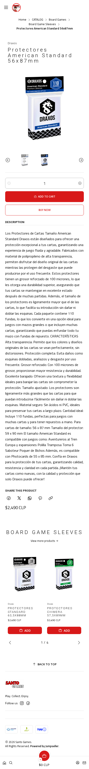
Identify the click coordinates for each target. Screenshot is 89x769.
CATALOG (37, 19)
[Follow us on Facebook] (28, 703)
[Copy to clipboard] (50, 498)
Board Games (57, 19)
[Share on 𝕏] (19, 498)
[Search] (11, 761)
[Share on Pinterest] (40, 498)
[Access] (78, 761)
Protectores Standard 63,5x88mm (20, 612)
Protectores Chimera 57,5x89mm (59, 612)
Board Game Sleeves (42, 24)
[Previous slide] (8, 160)
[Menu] (6, 7)
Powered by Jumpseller (44, 746)
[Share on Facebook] (8, 498)
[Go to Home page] (16, 7)
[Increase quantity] (80, 183)
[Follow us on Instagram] (22, 703)
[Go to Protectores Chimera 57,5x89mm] (64, 574)
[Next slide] (80, 160)
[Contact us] (84, 761)
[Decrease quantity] (9, 183)
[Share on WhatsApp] (29, 498)
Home (22, 19)
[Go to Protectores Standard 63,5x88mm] (24, 574)
